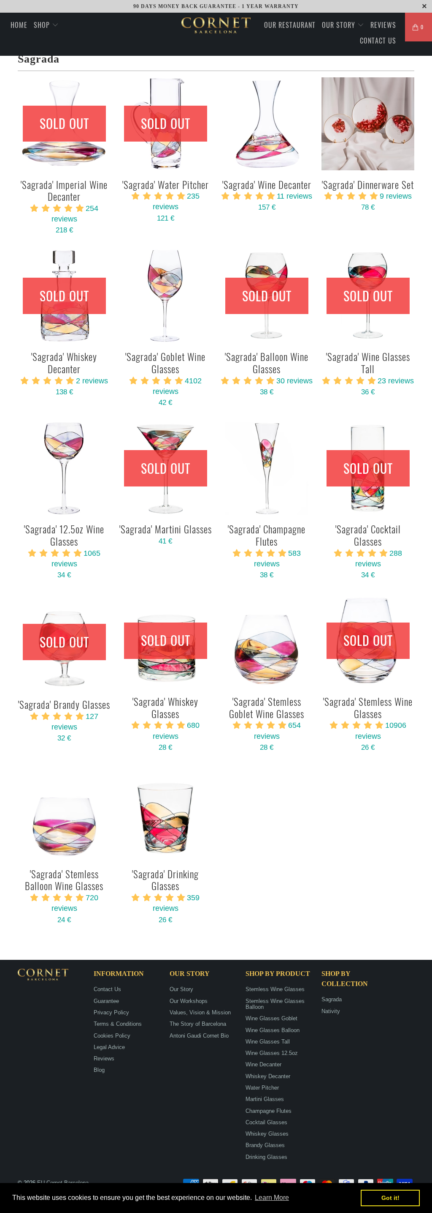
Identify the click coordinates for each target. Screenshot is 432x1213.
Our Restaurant (290, 25)
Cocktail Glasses (266, 1122)
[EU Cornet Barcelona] (216, 25)
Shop (43, 25)
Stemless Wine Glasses (275, 989)
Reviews (104, 1058)
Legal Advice (109, 1047)
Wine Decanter (263, 1064)
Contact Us (107, 989)
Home (19, 25)
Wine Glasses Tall (268, 1041)
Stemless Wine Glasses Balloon (275, 1004)
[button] (57, 208)
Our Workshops (189, 1001)
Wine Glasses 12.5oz (272, 1053)
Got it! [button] (390, 1197)
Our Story (339, 25)
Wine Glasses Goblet (271, 1018)
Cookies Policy (112, 1036)
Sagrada (331, 999)
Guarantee (106, 1001)
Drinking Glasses (266, 1157)
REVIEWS (383, 25)
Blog (99, 1070)
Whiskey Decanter (268, 1076)
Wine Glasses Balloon (273, 1030)
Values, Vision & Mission (200, 1012)
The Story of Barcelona (198, 1024)
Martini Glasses (265, 1099)
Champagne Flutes (269, 1111)
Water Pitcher (262, 1088)
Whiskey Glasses (267, 1134)
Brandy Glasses (265, 1145)
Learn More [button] (272, 1197)
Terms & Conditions (118, 1024)
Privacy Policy (111, 1012)
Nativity (330, 1011)
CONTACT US (378, 41)
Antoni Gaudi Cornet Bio (199, 1036)
